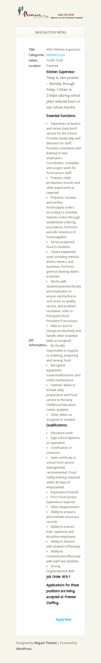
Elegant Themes (46, 643)
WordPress (24, 649)
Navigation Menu (50, 32)
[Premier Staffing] (50, 16)
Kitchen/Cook (55, 55)
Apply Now (63, 619)
